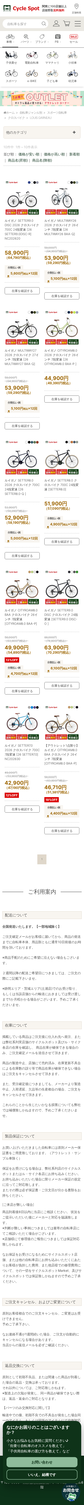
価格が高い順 (54, 154)
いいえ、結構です (42, 1474)
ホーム (10, 112)
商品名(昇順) (18, 160)
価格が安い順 (28, 154)
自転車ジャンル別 (31, 112)
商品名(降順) (42, 160)
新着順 (74, 154)
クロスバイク (16, 118)
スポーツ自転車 (57, 112)
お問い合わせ (42, 1462)
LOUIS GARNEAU (41, 118)
